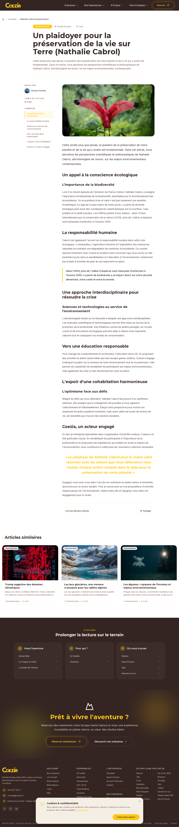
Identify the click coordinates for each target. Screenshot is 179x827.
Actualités (12, 19)
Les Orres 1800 (164, 773)
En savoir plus (82, 810)
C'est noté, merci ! (126, 817)
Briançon (161, 777)
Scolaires (81, 793)
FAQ (48, 793)
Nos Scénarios (53, 773)
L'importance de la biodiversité (35, 114)
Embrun (139, 773)
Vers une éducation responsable (35, 135)
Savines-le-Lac (164, 791)
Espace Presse (113, 777)
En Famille (81, 773)
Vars (159, 784)
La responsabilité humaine (38, 121)
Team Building (83, 789)
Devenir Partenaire (115, 781)
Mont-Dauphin (142, 791)
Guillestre (140, 784)
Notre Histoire (53, 781)
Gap (138, 777)
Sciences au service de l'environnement (37, 127)
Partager (147, 511)
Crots (138, 780)
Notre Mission (53, 785)
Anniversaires (82, 781)
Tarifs (49, 789)
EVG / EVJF (81, 785)
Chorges (161, 780)
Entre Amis (81, 777)
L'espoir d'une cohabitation (39, 141)
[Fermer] (140, 801)
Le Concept (52, 777)
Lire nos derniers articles (77, 511)
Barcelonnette (142, 788)
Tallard (161, 788)
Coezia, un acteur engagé (38, 147)
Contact (110, 785)
